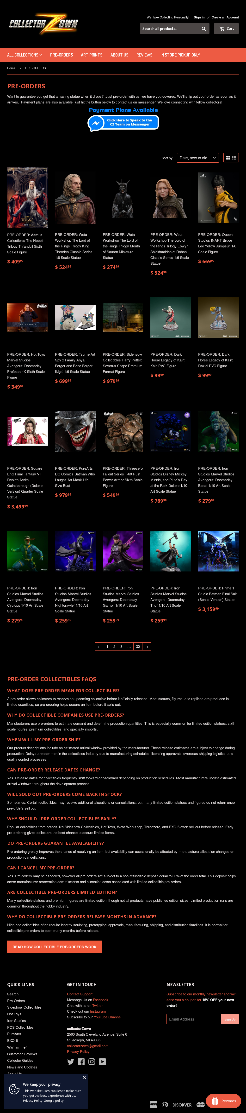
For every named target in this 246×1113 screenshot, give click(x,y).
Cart (230, 28)
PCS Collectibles (20, 1027)
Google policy (54, 1100)
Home (11, 68)
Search (12, 993)
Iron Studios (16, 1020)
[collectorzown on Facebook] (81, 1063)
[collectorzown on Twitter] (70, 1063)
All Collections (23, 54)
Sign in (199, 17)
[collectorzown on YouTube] (102, 1063)
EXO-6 (12, 1040)
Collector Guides (20, 1060)
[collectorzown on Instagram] (91, 1063)
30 (138, 646)
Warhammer (17, 1047)
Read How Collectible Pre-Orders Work (54, 946)
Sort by (167, 157)
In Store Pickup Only (180, 54)
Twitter (97, 1005)
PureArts (14, 1033)
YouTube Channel (107, 1016)
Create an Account (225, 17)
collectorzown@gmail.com (88, 1045)
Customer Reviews (22, 1053)
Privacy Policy (78, 1051)
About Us (119, 54)
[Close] (84, 1077)
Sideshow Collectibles (24, 1007)
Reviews (144, 54)
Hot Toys (14, 1013)
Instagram (98, 1011)
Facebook (100, 999)
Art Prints (91, 54)
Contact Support (79, 993)
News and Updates (22, 1066)
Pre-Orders (16, 1000)
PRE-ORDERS (61, 54)
